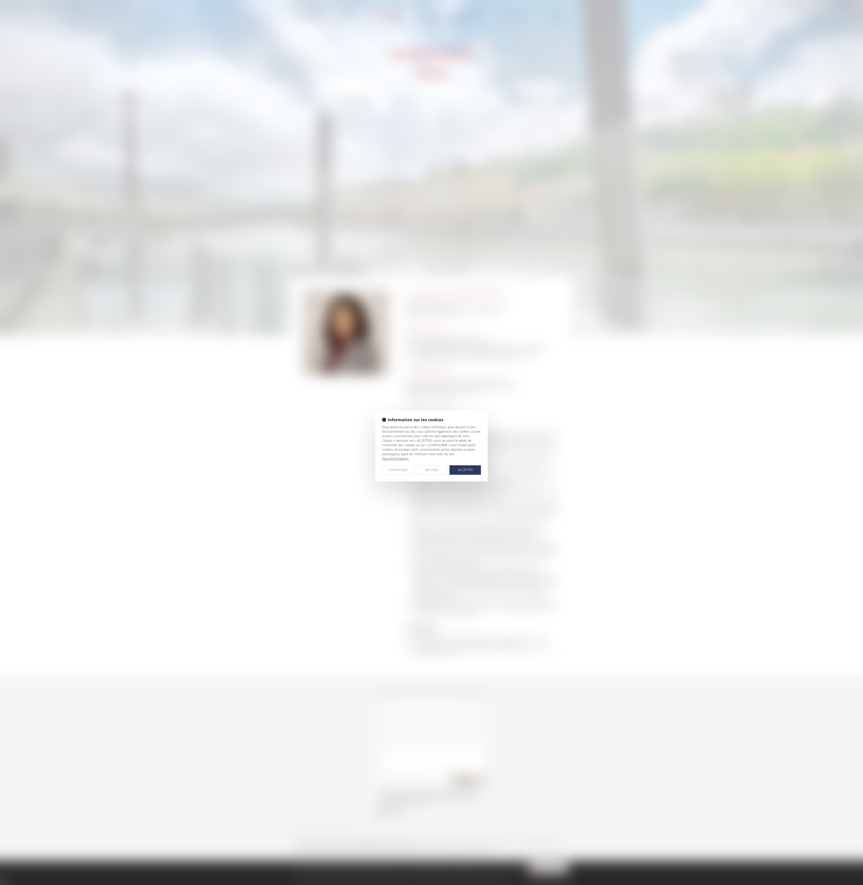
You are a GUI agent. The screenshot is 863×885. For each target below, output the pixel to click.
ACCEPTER (465, 470)
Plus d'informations (395, 458)
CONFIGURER (397, 470)
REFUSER (431, 470)
